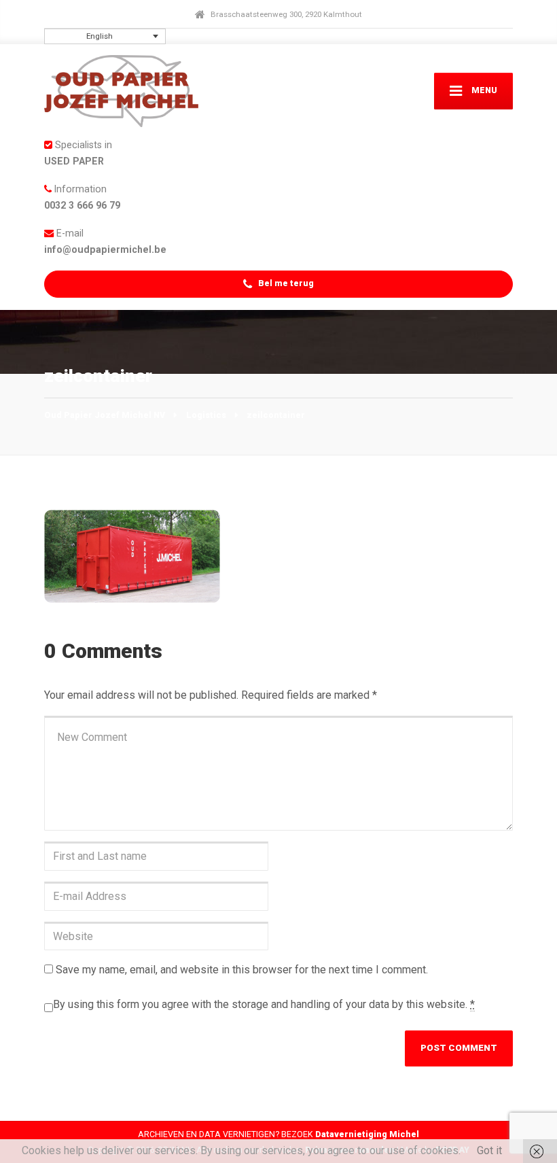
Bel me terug (285, 283)
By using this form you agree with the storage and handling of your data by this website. (264, 1004)
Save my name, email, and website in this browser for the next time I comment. (242, 969)
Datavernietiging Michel (367, 1134)
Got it (489, 1150)
